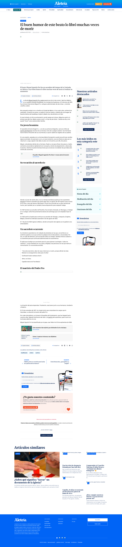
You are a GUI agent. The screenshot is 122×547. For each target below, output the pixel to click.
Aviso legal (67, 542)
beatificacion (24, 352)
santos (65, 453)
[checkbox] (22, 383)
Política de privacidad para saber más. (47, 383)
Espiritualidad (60, 9)
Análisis (38, 9)
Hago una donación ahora (29, 407)
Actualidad (87, 9)
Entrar (51, 429)
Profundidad (51, 9)
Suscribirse (97, 519)
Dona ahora (106, 4)
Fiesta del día (82, 194)
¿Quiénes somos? (60, 542)
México (103, 9)
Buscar (30, 4)
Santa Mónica (65, 6)
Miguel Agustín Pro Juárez (36, 100)
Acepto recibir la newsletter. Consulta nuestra (39, 383)
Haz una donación (51, 542)
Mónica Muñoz (36, 32)
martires (38, 352)
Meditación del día (85, 199)
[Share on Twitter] (67, 96)
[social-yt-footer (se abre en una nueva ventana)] (57, 538)
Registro (98, 4)
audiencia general (91, 453)
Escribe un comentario (47, 435)
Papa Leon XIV (95, 9)
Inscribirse (25, 386)
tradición (18, 453)
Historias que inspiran (29, 9)
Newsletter (60, 521)
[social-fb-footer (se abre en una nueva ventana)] (59, 538)
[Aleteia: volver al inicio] (61, 3)
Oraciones (16, 9)
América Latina (111, 9)
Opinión (44, 9)
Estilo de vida (79, 9)
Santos (29, 17)
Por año (73, 521)
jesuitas (22, 201)
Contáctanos (74, 542)
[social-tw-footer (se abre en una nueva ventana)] (62, 538)
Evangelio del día (84, 204)
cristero (31, 352)
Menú (9, 9)
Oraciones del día (84, 209)
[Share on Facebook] (62, 96)
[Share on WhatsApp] (72, 96)
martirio (50, 317)
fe (64, 478)
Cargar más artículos (88, 129)
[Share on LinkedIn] (64, 96)
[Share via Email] (69, 96)
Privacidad (80, 542)
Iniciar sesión (91, 4)
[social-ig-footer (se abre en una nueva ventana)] (65, 538)
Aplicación (60, 523)
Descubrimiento (69, 9)
